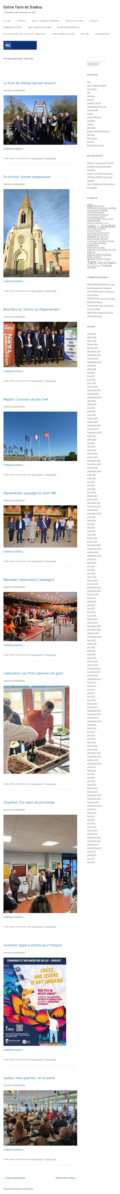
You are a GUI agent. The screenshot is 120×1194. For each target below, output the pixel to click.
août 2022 (91, 474)
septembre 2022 (94, 471)
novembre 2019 (94, 590)
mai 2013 (91, 862)
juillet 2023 (91, 439)
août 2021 (91, 516)
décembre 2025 (94, 351)
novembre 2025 (94, 354)
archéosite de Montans (97, 208)
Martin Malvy (103, 235)
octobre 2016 (92, 717)
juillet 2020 (91, 562)
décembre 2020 (94, 545)
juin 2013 (91, 858)
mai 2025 (91, 376)
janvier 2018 (92, 664)
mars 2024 (91, 414)
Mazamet (91, 127)
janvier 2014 (92, 833)
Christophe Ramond (95, 212)
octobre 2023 (92, 428)
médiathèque (92, 241)
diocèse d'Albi (107, 219)
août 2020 (91, 559)
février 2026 (92, 344)
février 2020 (92, 580)
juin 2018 (91, 647)
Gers (98, 226)
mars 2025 (91, 383)
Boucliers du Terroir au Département (32, 309)
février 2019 (92, 619)
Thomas (90, 305)
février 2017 (92, 703)
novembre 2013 (94, 840)
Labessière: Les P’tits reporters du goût (33, 673)
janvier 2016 (92, 749)
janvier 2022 (92, 499)
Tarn (91, 262)
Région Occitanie (94, 257)
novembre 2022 (94, 464)
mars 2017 (91, 700)
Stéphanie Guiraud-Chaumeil (99, 259)
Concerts (94, 21)
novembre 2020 (94, 548)
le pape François (94, 230)
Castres (90, 99)
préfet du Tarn (108, 249)
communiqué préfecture (98, 214)
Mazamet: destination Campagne (29, 579)
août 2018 (91, 640)
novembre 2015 (94, 756)
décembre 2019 (94, 587)
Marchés (85, 34)
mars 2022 (91, 492)
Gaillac (90, 113)
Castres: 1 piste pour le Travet (100, 163)
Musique (91, 134)
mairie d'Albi (92, 234)
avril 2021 (91, 531)
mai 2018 (91, 650)
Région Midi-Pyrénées (99, 254)
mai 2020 (91, 569)
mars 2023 (91, 450)
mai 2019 (91, 608)
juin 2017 (91, 689)
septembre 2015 (94, 763)
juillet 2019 (91, 601)
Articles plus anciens (14, 1177)
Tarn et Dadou (106, 262)
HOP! (89, 228)
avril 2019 (91, 612)
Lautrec (90, 124)
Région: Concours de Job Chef (26, 399)
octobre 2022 (92, 467)
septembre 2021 (94, 513)
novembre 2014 (94, 798)
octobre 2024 (92, 393)
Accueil (7, 21)
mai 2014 (91, 819)
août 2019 (91, 597)
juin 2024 (91, 407)
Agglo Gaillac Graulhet (97, 85)
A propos (21, 21)
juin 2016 (91, 731)
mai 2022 (91, 485)
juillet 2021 (91, 520)
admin (90, 312)
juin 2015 (91, 774)
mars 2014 (91, 826)
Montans (104, 239)
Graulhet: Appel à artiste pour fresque (33, 945)
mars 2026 (91, 340)
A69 (88, 82)
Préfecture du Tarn (95, 145)
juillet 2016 (91, 728)
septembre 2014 (94, 805)
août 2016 (91, 724)
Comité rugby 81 (94, 103)
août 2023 (91, 435)
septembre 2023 (94, 432)
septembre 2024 (94, 397)
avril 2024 (91, 411)
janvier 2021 (92, 541)
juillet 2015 (91, 770)
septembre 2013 (94, 848)
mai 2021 (91, 527)
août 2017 (91, 682)
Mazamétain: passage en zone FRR (30, 493)
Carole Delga (93, 210)
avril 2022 (91, 488)
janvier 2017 (92, 707)
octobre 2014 (92, 802)
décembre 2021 (94, 502)
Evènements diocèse (13, 27)
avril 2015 (91, 781)
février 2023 (92, 453)
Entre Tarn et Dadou (23, 7)
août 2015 (91, 767)
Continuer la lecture (14, 148)
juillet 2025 (91, 369)
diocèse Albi (92, 110)
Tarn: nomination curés (63, 34)
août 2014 (91, 809)
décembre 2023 (94, 425)
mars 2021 (91, 534)
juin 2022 (91, 481)
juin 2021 (91, 524)
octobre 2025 (92, 358)
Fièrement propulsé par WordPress (18, 1188)
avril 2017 (91, 696)
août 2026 (91, 333)
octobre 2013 (92, 844)
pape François (99, 243)
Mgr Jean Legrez (103, 237)
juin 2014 (91, 816)
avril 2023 (91, 446)
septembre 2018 (94, 636)
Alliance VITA (99, 206)
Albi (88, 92)
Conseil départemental (96, 217)
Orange (90, 141)
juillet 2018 (91, 643)
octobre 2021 (92, 509)
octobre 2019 (92, 594)
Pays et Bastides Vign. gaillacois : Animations (24, 34)
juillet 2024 (91, 404)
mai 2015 (91, 777)
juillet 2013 (91, 855)
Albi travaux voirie (74, 21)
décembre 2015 (94, 752)
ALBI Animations (102, 34)
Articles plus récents (66, 1177)
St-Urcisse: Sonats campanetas (27, 176)
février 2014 (92, 830)
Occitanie (102, 241)
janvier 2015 (92, 791)
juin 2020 (91, 566)
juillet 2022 (91, 478)
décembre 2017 (94, 668)
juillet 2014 (91, 812)
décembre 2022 (94, 460)
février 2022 (92, 495)
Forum (106, 223)
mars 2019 (91, 615)
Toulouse (106, 265)
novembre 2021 (94, 506)
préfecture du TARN (95, 247)
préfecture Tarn (94, 249)
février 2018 (92, 661)
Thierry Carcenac (93, 265)
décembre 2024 (94, 390)
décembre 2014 (94, 795)
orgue (89, 243)
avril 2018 (91, 654)
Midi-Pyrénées (93, 238)
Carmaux (91, 96)
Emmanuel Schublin (95, 223)
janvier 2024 (92, 421)
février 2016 (92, 745)
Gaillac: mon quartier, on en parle (29, 1078)
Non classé (37, 158)
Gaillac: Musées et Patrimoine (45, 21)
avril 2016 (91, 738)
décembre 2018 (94, 626)
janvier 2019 (92, 622)
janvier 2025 (92, 386)
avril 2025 (91, 379)
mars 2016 (91, 742)
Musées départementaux (68, 27)
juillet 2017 (91, 686)
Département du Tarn (96, 106)
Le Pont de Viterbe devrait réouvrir (30, 83)
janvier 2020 (92, 583)
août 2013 (91, 851)
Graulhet (91, 120)
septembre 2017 (94, 678)
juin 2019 (91, 605)
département (94, 220)
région (91, 252)
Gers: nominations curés (39, 27)
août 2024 (91, 400)
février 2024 (92, 418)
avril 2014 (91, 823)
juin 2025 (91, 372)
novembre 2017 (94, 671)
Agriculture (92, 89)
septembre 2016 (94, 721)
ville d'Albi (91, 267)
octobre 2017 (92, 675)
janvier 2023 (92, 457)
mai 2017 (91, 693)
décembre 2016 (94, 710)
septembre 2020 (94, 555)
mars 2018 (91, 657)
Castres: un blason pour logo (100, 173)
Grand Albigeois (94, 117)
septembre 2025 (94, 362)
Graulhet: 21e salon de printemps (29, 802)
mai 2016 (91, 735)
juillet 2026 (91, 337)
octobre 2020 (92, 552)
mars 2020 (91, 576)
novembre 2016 (94, 714)
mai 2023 (91, 443)
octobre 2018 (92, 633)
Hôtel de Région (99, 228)
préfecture (93, 245)
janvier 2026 (92, 347)
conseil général (94, 218)
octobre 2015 (92, 759)
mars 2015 (91, 784)
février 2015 (92, 788)
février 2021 (92, 538)
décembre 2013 (94, 837)
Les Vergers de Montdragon (98, 233)
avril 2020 (91, 573)
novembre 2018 (94, 629)
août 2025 (91, 365)
